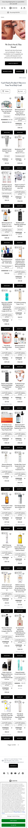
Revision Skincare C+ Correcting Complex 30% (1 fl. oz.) (7, 630)
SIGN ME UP (13, 765)
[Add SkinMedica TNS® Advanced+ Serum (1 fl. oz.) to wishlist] (23, 138)
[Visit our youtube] (15, 773)
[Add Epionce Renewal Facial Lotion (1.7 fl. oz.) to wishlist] (10, 453)
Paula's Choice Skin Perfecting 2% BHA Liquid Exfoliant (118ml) (7, 386)
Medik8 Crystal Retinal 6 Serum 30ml (7, 151)
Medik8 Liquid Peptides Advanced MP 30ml (20, 224)
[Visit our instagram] (11, 773)
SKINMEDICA (19, 71)
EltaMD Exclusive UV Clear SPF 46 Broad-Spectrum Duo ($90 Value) (7, 187)
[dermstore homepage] (13, 8)
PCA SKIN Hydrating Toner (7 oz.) (20, 303)
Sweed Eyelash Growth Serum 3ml (20, 673)
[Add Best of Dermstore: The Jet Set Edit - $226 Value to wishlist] (10, 98)
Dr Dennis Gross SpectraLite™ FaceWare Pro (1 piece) (20, 386)
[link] (21, 8)
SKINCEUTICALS (7, 71)
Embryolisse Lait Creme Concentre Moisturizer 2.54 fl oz (7, 587)
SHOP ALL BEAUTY (13, 63)
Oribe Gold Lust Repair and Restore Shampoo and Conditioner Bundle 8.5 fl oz (7, 676)
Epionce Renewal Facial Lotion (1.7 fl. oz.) (6, 466)
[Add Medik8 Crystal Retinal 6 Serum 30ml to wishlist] (10, 138)
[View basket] (24, 8)
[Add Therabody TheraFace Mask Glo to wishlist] (10, 334)
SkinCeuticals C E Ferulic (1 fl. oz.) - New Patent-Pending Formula (20, 112)
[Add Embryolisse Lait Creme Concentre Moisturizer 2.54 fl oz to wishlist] (10, 574)
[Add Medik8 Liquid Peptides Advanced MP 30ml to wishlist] (23, 211)
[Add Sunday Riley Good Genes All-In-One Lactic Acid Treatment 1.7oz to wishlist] (23, 453)
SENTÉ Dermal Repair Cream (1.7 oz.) (7, 546)
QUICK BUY (7, 132)
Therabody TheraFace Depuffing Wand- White (20, 716)
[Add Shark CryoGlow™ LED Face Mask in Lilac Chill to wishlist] (23, 173)
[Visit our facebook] (4, 773)
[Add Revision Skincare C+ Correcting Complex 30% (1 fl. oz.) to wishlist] (10, 616)
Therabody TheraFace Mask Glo (7, 347)
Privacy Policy (17, 812)
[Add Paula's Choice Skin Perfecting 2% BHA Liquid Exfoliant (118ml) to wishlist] (10, 372)
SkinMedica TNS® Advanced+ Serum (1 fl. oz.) (20, 151)
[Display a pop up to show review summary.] (25, 124)
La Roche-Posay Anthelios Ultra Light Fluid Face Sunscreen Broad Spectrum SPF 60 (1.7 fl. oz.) (20, 264)
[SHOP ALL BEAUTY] (13, 30)
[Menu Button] (1, 8)
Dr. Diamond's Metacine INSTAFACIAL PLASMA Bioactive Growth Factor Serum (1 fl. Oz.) (20, 632)
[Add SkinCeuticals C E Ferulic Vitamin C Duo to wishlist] (23, 334)
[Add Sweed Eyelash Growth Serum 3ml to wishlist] (23, 661)
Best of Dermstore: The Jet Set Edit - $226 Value (7, 111)
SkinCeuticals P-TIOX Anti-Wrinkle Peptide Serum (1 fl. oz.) (20, 427)
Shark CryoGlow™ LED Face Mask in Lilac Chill (20, 186)
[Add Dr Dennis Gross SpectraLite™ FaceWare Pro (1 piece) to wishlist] (23, 372)
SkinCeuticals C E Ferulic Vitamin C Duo (20, 347)
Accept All (13, 825)
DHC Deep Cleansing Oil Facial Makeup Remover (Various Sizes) (20, 547)
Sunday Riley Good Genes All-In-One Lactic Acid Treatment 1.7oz (20, 467)
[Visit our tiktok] (19, 773)
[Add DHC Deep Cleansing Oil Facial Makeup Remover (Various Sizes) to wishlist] (23, 534)
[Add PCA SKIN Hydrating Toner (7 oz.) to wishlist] (23, 291)
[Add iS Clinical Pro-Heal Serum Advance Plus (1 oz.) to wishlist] (10, 494)
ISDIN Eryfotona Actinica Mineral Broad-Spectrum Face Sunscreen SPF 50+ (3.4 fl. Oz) (20, 588)
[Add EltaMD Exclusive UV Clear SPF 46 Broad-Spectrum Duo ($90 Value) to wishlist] (10, 173)
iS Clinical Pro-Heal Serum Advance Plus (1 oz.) (6, 507)
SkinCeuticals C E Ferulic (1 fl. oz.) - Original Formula (7, 224)
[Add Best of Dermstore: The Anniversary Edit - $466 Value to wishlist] (10, 248)
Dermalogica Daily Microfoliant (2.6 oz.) (20, 507)
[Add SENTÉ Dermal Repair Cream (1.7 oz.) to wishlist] (10, 534)
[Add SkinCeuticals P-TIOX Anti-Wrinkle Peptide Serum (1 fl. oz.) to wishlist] (23, 414)
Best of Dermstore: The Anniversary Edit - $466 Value (7, 261)
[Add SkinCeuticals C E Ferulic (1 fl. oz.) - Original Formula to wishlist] (10, 211)
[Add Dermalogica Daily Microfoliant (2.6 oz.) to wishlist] (23, 494)
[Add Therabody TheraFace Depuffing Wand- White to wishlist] (23, 703)
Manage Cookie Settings (13, 816)
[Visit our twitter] (8, 773)
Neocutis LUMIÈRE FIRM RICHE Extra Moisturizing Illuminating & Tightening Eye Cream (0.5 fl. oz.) (6, 307)
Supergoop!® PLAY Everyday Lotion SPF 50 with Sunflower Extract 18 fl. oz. (7, 716)
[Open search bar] (4, 8)
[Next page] (18, 745)
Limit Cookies (13, 820)
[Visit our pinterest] (23, 773)
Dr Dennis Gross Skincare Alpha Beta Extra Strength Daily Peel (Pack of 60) (7, 427)
